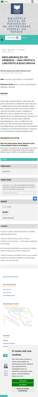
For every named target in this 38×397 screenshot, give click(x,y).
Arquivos (11, 50)
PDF (5, 159)
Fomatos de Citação (10, 193)
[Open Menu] (2, 40)
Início (4, 50)
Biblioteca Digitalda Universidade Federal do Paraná (17, 25)
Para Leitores (7, 289)
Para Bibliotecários (9, 295)
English (5, 340)
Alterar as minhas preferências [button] (23, 390)
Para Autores (7, 292)
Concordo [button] (22, 381)
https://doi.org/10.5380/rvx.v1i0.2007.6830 (18, 79)
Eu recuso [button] (22, 385)
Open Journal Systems (10, 277)
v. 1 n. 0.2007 (20, 50)
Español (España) (9, 343)
